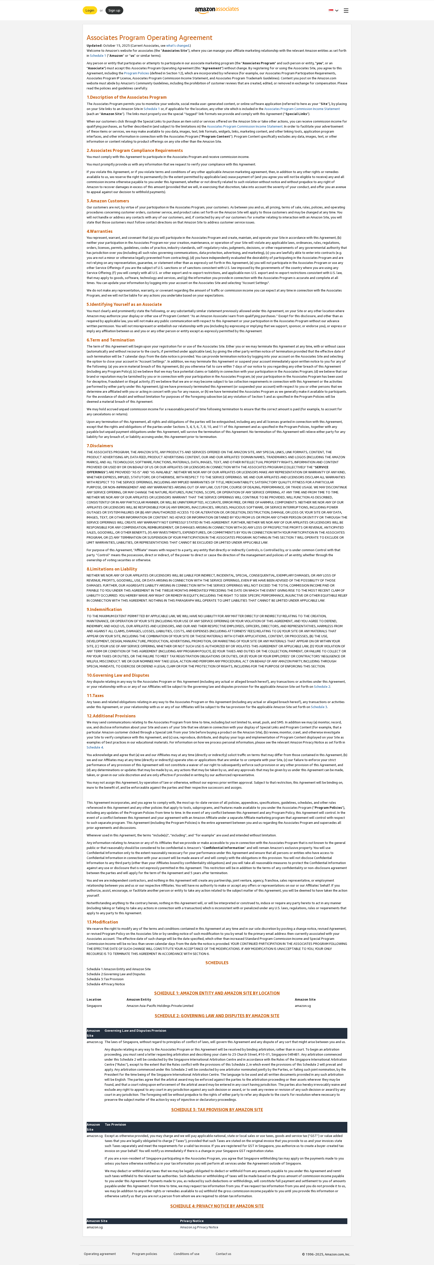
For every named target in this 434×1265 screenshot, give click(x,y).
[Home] (217, 10)
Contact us (223, 1254)
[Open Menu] (345, 10)
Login (90, 10)
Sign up (114, 10)
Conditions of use (186, 1254)
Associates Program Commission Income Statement (302, 109)
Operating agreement (100, 1254)
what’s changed (177, 45)
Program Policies (136, 73)
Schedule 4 (95, 747)
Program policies (144, 1254)
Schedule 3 (319, 707)
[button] (334, 10)
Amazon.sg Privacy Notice (199, 1227)
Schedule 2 (322, 686)
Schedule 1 (98, 55)
